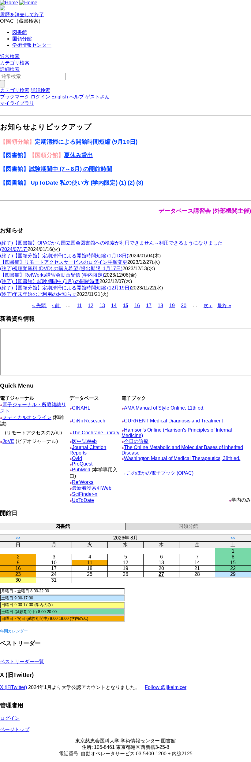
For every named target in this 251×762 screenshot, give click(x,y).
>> (232, 538)
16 (137, 305)
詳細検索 (10, 69)
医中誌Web (84, 441)
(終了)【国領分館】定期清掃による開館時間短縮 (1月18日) (64, 255)
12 (90, 305)
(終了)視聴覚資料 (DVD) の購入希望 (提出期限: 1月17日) (61, 268)
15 (125, 305)
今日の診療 (136, 441)
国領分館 (22, 38)
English (59, 96)
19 (172, 305)
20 (183, 305)
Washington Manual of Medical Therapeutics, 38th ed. (182, 458)
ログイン (40, 96)
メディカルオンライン (26, 417)
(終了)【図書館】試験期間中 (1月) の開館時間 (49, 281)
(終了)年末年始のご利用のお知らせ (38, 294)
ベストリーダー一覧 (22, 661)
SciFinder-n (84, 494)
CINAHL (81, 407)
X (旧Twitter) (13, 687)
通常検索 (10, 56)
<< (18, 538)
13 (102, 305)
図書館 (19, 32)
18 (160, 305)
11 (79, 305)
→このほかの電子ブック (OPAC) (157, 473)
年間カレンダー (14, 631)
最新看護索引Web (91, 488)
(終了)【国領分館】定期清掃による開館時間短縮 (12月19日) (65, 287)
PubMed (81, 469)
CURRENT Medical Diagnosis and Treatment (173, 420)
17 (149, 305)
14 (114, 305)
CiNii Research (88, 420)
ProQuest (82, 463)
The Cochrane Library (95, 432)
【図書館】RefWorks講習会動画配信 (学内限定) (52, 275)
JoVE (8, 441)
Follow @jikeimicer (165, 687)
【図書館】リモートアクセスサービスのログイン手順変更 (63, 262)
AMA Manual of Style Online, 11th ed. (164, 407)
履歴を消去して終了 (22, 14)
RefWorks (82, 482)
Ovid (77, 458)
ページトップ (14, 729)
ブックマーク (14, 96)
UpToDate (83, 500)
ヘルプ (76, 96)
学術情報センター (31, 45)
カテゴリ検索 (14, 62)
